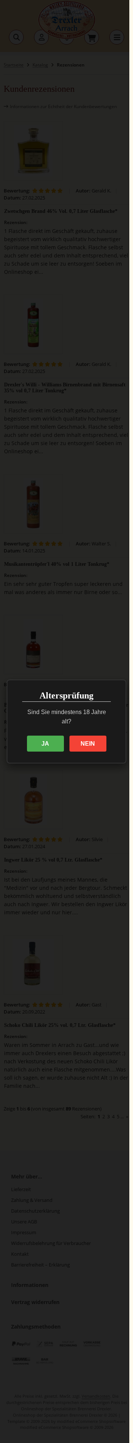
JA (45, 743)
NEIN (88, 743)
